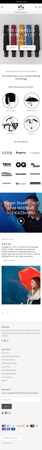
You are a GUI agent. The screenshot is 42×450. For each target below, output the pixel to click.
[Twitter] (2, 340)
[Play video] (21, 221)
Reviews (4, 380)
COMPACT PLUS (27, 48)
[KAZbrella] (21, 7)
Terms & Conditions (8, 360)
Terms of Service (7, 377)
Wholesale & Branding (9, 370)
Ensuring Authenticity (9, 374)
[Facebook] (5, 340)
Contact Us (5, 353)
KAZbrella (9, 443)
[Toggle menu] (2, 7)
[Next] (7, 313)
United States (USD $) (10, 438)
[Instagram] (7, 340)
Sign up (6, 406)
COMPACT (12, 48)
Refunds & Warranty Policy (11, 356)
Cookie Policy (6, 367)
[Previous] (2, 313)
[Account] (35, 7)
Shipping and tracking (9, 363)
